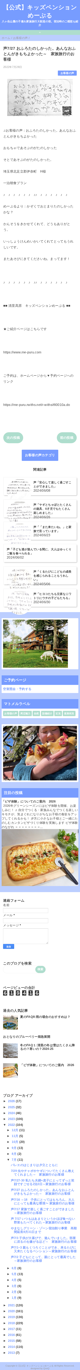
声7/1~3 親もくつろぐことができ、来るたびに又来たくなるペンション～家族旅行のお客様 (44, 1249)
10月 (15, 1142)
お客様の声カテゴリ (40, 455)
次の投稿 (13, 437)
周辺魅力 (25, 713)
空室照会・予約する (17, 689)
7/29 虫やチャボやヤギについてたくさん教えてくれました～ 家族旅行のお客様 (42, 1172)
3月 (14, 1286)
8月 (14, 1153)
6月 (14, 1268)
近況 (58, 713)
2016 (12, 1335)
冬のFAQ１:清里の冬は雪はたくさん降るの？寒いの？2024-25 (47, 1046)
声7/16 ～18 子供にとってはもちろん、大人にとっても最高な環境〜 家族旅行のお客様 (43, 1201)
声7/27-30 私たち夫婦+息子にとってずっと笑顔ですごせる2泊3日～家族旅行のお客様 (42, 1182)
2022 (12, 1124)
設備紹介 (47, 713)
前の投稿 (66, 437)
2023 (12, 1119)
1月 (14, 1297)
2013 (12, 1352)
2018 (12, 1323)
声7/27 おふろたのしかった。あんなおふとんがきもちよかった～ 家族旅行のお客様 (42, 1191)
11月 (15, 1136)
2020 (12, 1311)
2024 (12, 1113)
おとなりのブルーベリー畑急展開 (26, 1036)
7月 (14, 1159)
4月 (14, 1280)
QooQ (46, 1368)
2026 (12, 1101)
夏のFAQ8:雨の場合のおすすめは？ (45, 1016)
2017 (12, 1329)
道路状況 (69, 713)
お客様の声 (67, 73)
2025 (12, 1107)
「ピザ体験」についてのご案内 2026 (29, 801)
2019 (12, 1317)
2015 (12, 1340)
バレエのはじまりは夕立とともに (34, 1165)
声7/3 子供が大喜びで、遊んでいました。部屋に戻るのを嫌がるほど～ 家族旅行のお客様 (44, 1239)
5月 (14, 1274)
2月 (14, 1292)
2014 (12, 1347)
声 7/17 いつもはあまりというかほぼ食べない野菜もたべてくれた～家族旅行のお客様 (43, 1220)
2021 (12, 1305)
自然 (36, 713)
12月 (15, 1130)
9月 (14, 1148)
